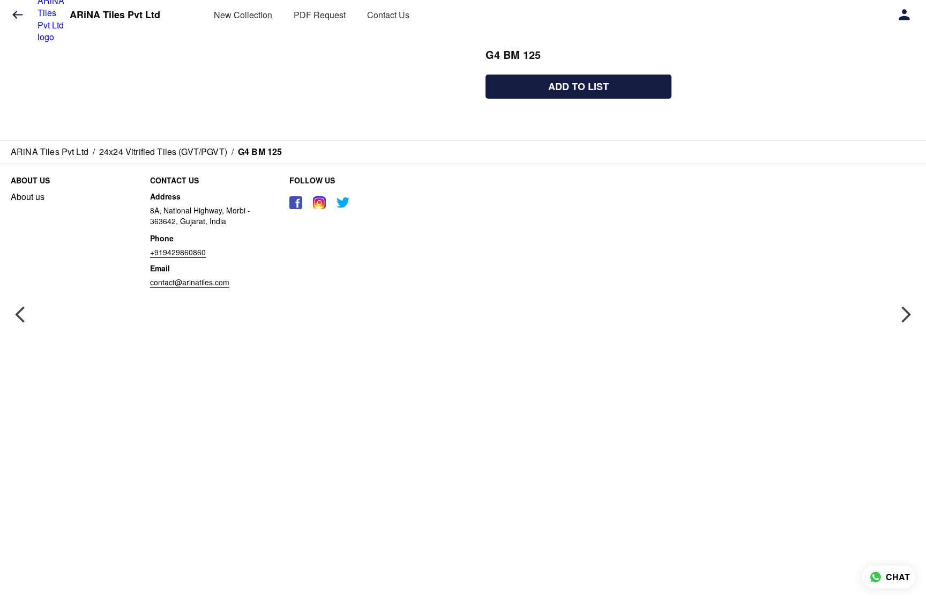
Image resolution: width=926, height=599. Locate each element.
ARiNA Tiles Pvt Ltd (115, 15)
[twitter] (343, 202)
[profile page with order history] (904, 15)
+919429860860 (178, 252)
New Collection (243, 15)
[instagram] (319, 202)
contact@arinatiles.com (189, 282)
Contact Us (388, 15)
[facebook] (295, 202)
